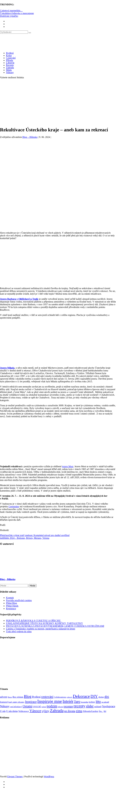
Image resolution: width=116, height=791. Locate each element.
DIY (94, 696)
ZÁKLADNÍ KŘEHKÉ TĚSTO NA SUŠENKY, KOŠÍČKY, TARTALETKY (44, 623)
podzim (52, 706)
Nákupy (10, 72)
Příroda (9, 60)
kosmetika (84, 702)
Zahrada (10, 67)
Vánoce (35, 711)
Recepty (10, 65)
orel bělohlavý (16, 706)
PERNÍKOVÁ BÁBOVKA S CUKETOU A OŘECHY (33, 620)
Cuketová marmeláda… (11, 10)
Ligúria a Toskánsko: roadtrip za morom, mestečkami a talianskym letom (40, 628)
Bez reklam (18, 697)
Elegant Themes (15, 776)
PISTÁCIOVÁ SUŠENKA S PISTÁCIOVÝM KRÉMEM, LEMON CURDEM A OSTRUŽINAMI (55, 626)
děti (106, 696)
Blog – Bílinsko (29, 137)
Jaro (77, 701)
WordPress (49, 776)
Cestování (11, 58)
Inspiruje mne (49, 701)
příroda (60, 707)
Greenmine (13, 506)
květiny (92, 702)
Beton (10, 697)
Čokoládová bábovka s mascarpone (17, 13)
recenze (68, 706)
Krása (9, 55)
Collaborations (60, 697)
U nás (3, 711)
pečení (44, 707)
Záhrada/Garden (90, 711)
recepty (79, 706)
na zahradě (105, 702)
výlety (45, 711)
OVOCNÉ (37, 707)
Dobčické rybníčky (9, 16)
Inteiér (68, 701)
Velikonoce (23, 711)
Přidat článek (12, 606)
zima (79, 711)
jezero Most (67, 466)
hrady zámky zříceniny (16, 702)
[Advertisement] (58, 102)
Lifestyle (10, 62)
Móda (9, 70)
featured (4, 702)
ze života (69, 711)
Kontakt (10, 597)
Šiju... (101, 711)
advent (3, 696)
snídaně (98, 706)
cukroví (69, 697)
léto (98, 701)
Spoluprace (108, 706)
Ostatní (27, 706)
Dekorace (81, 696)
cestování (47, 696)
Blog (27, 696)
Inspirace (31, 701)
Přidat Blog (11, 603)
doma (101, 697)
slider (90, 706)
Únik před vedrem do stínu (19, 631)
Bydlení (10, 53)
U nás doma (12, 711)
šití (105, 711)
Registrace (11, 608)
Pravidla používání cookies (19, 600)
